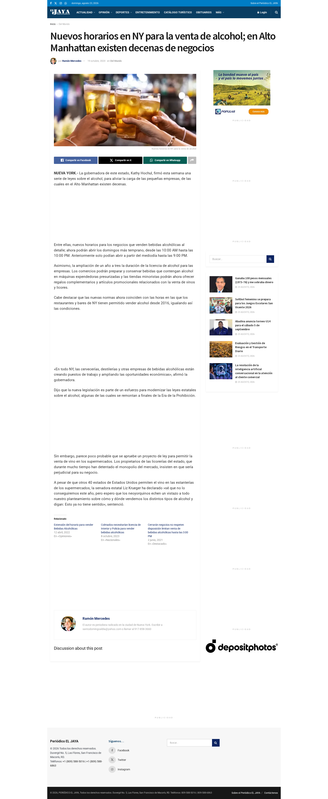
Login (263, 12)
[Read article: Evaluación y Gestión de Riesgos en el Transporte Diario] (221, 349)
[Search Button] (276, 12)
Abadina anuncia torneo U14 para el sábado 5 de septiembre (252, 325)
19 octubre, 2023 (96, 60)
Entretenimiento (148, 12)
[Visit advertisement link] (242, 94)
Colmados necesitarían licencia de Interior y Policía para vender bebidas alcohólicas (121, 528)
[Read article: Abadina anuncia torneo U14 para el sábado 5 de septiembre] (221, 327)
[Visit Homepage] (60, 12)
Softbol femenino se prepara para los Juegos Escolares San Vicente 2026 (254, 303)
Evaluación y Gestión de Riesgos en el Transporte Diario (250, 347)
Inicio (53, 24)
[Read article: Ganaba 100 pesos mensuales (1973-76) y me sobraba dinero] (221, 284)
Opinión (104, 12)
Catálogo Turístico (178, 12)
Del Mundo (64, 24)
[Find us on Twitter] (55, 3)
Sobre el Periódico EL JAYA (264, 3)
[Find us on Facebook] (51, 3)
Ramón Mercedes (71, 60)
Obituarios (204, 12)
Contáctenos (271, 792)
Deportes (122, 12)
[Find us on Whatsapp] (66, 3)
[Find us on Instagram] (61, 3)
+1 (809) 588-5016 (74, 761)
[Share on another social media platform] (192, 160)
